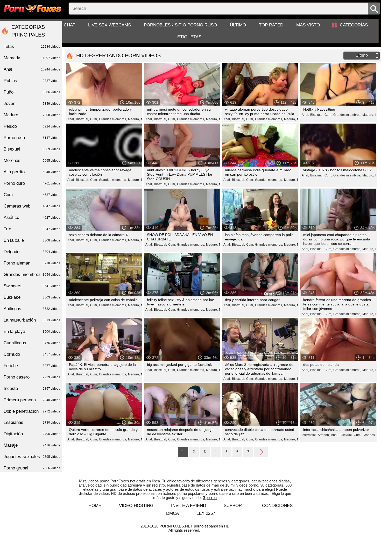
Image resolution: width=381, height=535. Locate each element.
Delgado (32, 251)
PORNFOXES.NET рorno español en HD (194, 526)
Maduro (32, 114)
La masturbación (32, 320)
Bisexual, (82, 119)
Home (94, 505)
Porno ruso (32, 137)
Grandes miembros (32, 274)
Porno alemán (32, 263)
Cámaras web (32, 206)
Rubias (32, 80)
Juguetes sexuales (32, 456)
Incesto (32, 388)
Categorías (354, 25)
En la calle (32, 240)
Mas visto (308, 25)
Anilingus (32, 308)
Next (261, 452)
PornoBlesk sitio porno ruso (180, 25)
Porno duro (32, 183)
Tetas (32, 46)
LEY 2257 (205, 513)
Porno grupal (32, 468)
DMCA (172, 513)
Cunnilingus (32, 342)
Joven (32, 103)
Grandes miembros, (113, 119)
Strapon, (324, 435)
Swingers (32, 285)
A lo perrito (32, 171)
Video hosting (136, 505)
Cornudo (32, 354)
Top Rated (271, 25)
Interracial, (309, 435)
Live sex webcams (109, 25)
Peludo (32, 126)
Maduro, (134, 119)
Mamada (32, 57)
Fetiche (32, 365)
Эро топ (210, 497)
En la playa (32, 331)
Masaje (32, 445)
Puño (32, 92)
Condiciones (277, 505)
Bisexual (32, 149)
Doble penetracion (32, 411)
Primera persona (32, 399)
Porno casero (32, 377)
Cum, (94, 119)
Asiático (32, 217)
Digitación (32, 433)
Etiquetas (189, 36)
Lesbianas (32, 422)
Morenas (32, 160)
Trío (32, 228)
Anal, (71, 119)
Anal (32, 69)
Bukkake (32, 297)
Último (238, 25)
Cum (32, 194)
